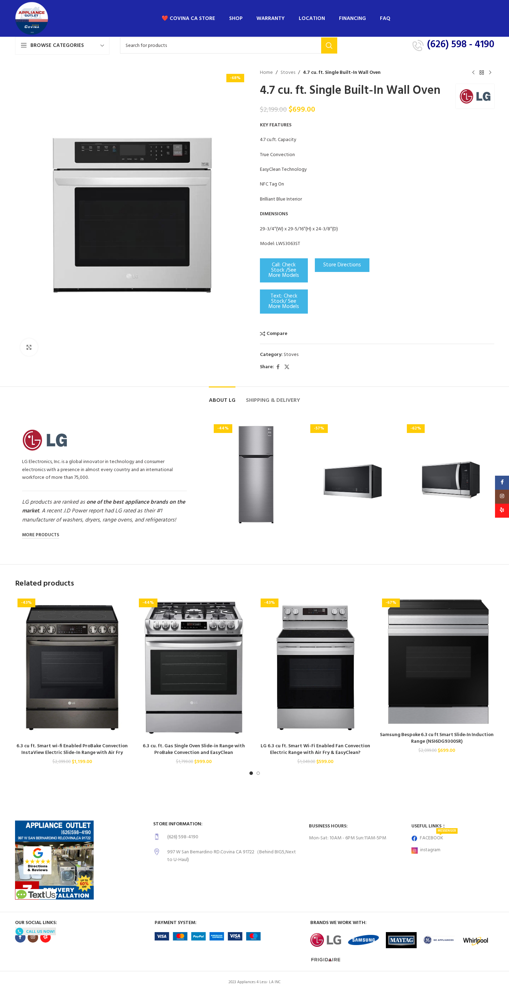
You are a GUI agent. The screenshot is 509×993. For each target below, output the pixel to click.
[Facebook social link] (278, 367)
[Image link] (37, 860)
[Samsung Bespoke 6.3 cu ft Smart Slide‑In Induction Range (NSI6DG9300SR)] (437, 662)
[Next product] (490, 73)
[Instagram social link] (33, 937)
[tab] (222, 397)
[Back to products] (482, 73)
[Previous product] (473, 73)
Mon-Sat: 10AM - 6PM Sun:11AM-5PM (347, 838)
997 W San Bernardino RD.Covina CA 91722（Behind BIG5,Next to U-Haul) (231, 856)
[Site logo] (31, 18)
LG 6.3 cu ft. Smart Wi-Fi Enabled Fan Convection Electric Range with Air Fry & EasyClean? (315, 749)
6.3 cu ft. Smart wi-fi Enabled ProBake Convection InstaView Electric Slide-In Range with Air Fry (72, 749)
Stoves (288, 73)
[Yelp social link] (45, 937)
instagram (430, 850)
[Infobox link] (227, 837)
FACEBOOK (438, 837)
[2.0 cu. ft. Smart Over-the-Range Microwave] (352, 478)
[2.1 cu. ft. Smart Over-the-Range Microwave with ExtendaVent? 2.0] (449, 478)
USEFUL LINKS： (428, 826)
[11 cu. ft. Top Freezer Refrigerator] (256, 474)
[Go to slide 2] (258, 773)
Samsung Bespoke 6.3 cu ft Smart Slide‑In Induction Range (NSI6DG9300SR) (437, 738)
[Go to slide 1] (251, 773)
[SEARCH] (329, 45)
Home (266, 73)
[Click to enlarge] (29, 347)
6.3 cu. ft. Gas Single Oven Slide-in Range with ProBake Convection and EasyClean (194, 749)
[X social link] (286, 367)
